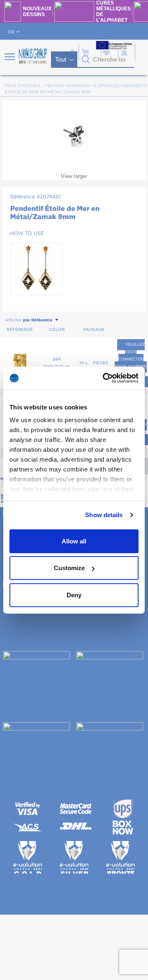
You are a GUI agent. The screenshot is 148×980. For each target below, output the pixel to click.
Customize (69, 567)
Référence (22, 196)
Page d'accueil (23, 86)
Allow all (74, 540)
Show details (104, 514)
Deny (74, 594)
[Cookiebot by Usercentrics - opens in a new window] (104, 378)
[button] (86, 59)
